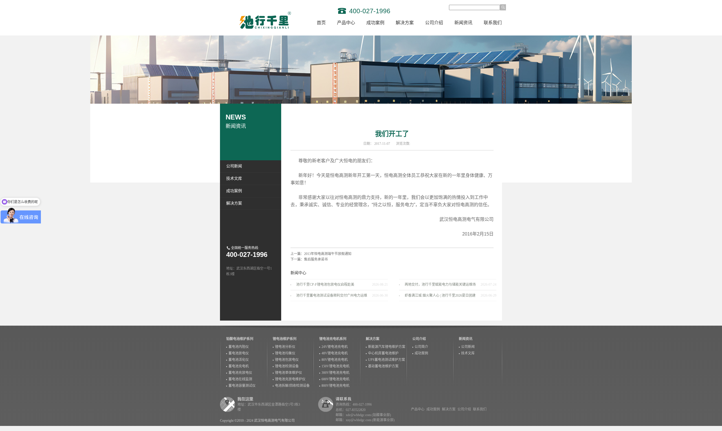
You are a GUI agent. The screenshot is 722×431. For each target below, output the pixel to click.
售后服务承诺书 (316, 259)
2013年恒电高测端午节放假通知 (327, 254)
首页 (321, 22)
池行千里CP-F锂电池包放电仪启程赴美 (325, 284)
